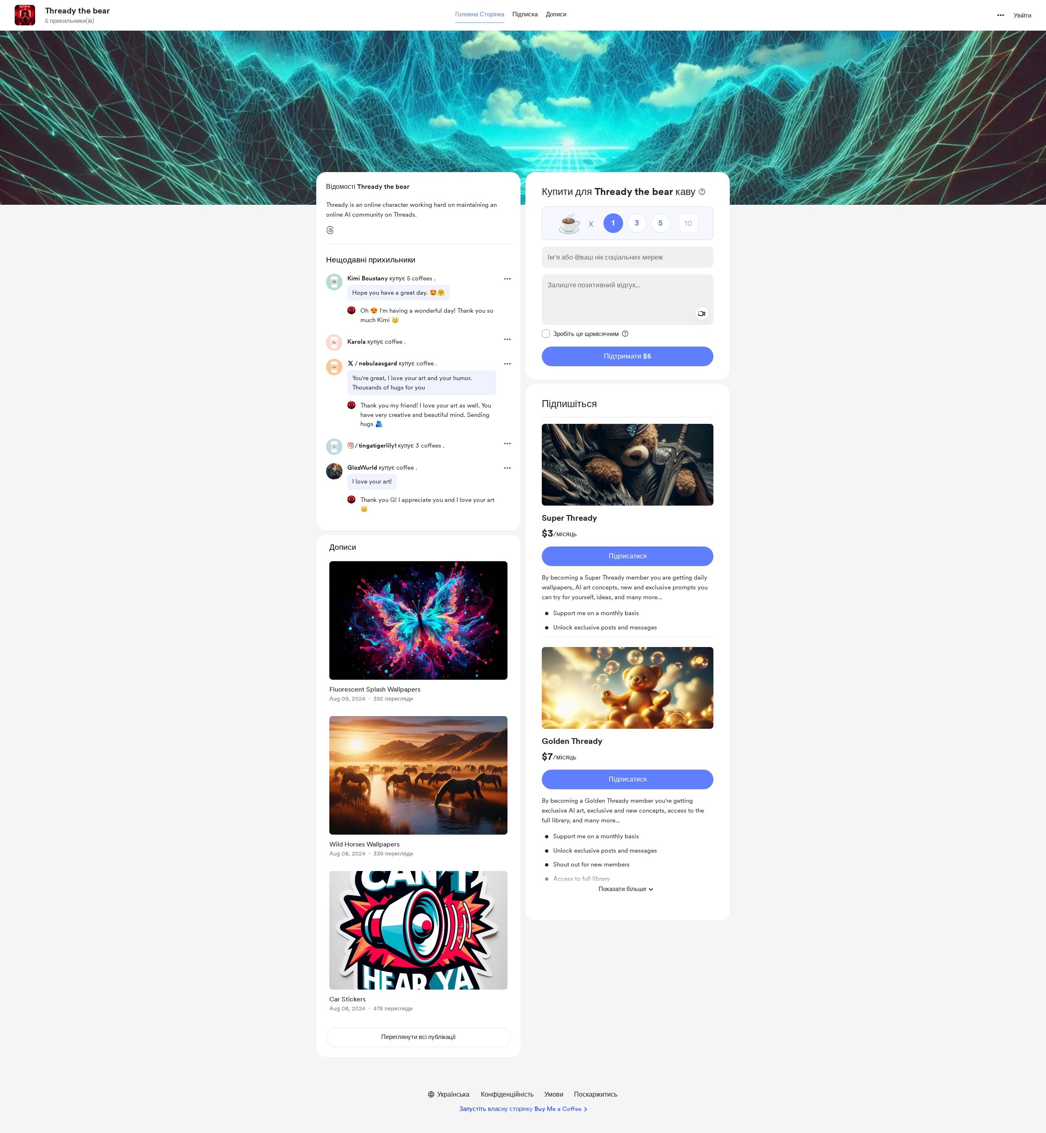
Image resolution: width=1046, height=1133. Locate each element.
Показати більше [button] (622, 889)
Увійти (1022, 15)
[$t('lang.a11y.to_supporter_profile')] (351, 310)
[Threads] (330, 230)
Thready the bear (77, 11)
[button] (480, 14)
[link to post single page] (418, 633)
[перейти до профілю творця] (25, 15)
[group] (627, 530)
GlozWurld (362, 467)
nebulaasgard (378, 363)
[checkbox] (580, 333)
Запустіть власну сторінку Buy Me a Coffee (520, 1109)
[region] (627, 275)
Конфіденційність (507, 1094)
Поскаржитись (595, 1094)
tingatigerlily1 (377, 445)
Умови (553, 1094)
